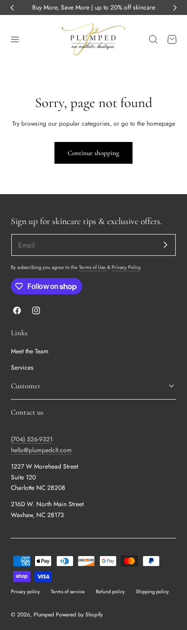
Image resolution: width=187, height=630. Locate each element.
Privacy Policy (126, 267)
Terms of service (68, 591)
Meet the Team (30, 351)
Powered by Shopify (79, 614)
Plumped (44, 614)
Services (22, 367)
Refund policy (110, 591)
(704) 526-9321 (32, 439)
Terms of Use (93, 267)
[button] (14, 39)
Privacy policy (25, 591)
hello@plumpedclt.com (41, 449)
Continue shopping (93, 153)
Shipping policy (152, 591)
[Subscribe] (165, 244)
